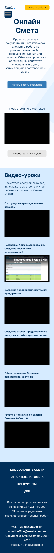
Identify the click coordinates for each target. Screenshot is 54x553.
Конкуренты (27, 484)
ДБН (27, 491)
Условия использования (27, 544)
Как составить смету (27, 469)
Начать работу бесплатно (27, 84)
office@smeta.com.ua (31, 531)
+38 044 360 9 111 (30, 526)
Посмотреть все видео (27, 153)
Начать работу (37, 7)
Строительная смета (27, 476)
